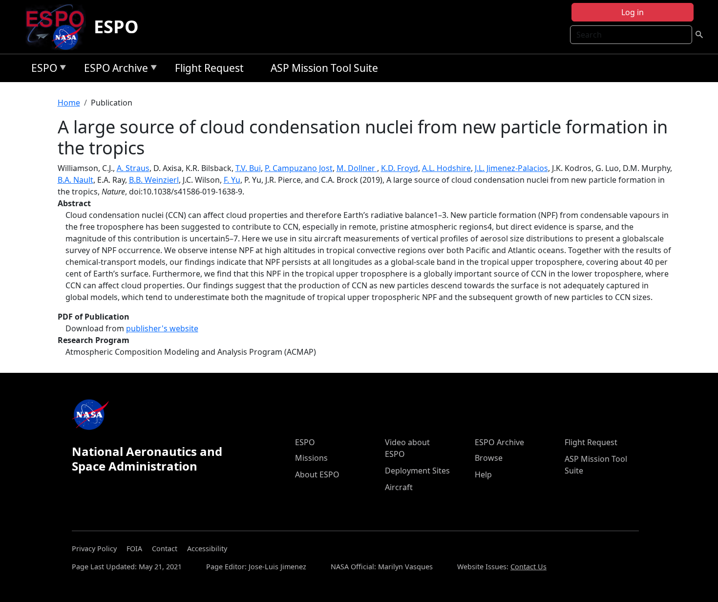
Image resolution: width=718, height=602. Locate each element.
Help (483, 474)
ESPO (116, 27)
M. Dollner (357, 168)
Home (69, 102)
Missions (311, 457)
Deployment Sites (417, 470)
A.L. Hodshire (446, 168)
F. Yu (232, 179)
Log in (632, 12)
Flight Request (209, 68)
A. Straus (133, 168)
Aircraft (399, 487)
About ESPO (317, 474)
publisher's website (162, 328)
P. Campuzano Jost (299, 168)
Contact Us (528, 566)
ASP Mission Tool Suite (324, 68)
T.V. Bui (248, 168)
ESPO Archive (113, 69)
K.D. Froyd (399, 168)
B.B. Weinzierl (154, 179)
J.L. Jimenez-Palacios (511, 168)
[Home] (59, 26)
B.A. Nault (75, 179)
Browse (489, 457)
